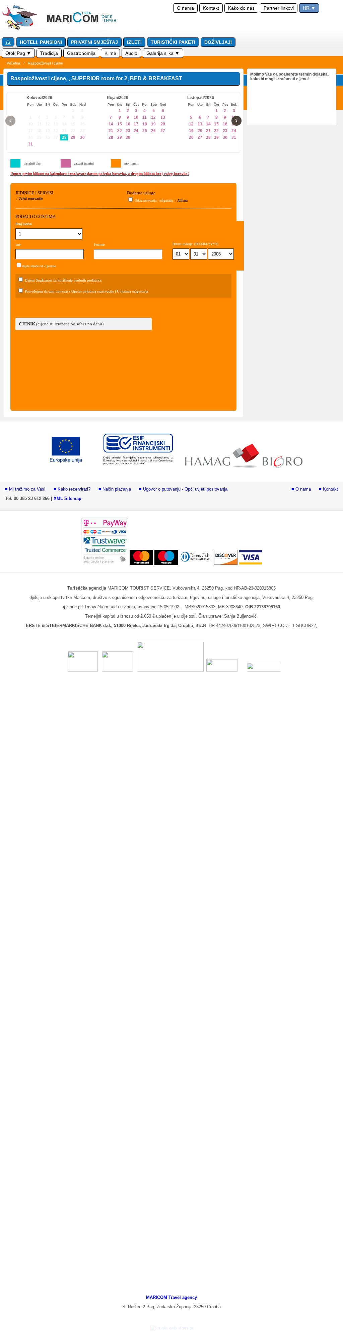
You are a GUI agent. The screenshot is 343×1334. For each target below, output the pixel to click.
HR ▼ (309, 8)
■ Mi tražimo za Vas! (25, 489)
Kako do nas (241, 8)
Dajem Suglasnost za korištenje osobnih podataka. (63, 280)
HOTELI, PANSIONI (41, 42)
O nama (185, 8)
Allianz (182, 200)
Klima (110, 53)
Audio (131, 53)
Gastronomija (81, 53)
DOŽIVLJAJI (218, 42)
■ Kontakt (328, 489)
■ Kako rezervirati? (72, 489)
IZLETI (134, 42)
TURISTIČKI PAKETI (173, 42)
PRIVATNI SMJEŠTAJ (94, 42)
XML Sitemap (67, 498)
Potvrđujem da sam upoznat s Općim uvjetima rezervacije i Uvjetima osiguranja (86, 291)
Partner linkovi (279, 8)
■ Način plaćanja (114, 489)
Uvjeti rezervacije (30, 198)
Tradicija (49, 53)
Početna (13, 63)
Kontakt (211, 8)
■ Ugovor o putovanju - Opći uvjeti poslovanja (183, 489)
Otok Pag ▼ (18, 53)
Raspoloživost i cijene (45, 63)
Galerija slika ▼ (163, 53)
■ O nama (301, 489)
